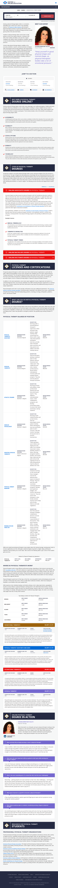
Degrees (23, 10)
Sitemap (35, 877)
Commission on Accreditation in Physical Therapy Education (30, 206)
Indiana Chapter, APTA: (8, 853)
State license (45, 652)
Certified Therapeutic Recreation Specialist (47, 630)
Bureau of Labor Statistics (15, 27)
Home (18, 10)
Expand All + (44, 186)
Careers (22, 89)
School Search (10, 89)
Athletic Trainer (9, 397)
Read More (52, 47)
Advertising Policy (27, 877)
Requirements (48, 89)
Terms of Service (19, 879)
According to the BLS (11, 570)
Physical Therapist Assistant (7, 336)
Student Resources (12, 874)
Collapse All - (52, 186)
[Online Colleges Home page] (12, 2)
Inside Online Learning (23, 874)
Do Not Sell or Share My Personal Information (34, 884)
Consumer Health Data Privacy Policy (33, 879)
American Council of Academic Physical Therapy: (14, 848)
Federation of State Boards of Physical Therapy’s (37, 210)
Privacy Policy (18, 877)
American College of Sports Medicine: (11, 858)
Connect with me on (11, 736)
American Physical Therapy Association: (12, 844)
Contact (11, 877)
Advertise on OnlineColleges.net (42, 874)
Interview (34, 89)
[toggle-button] (53, 190)
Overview (8, 83)
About (31, 874)
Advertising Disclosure (43, 877)
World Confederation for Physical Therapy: (13, 861)
